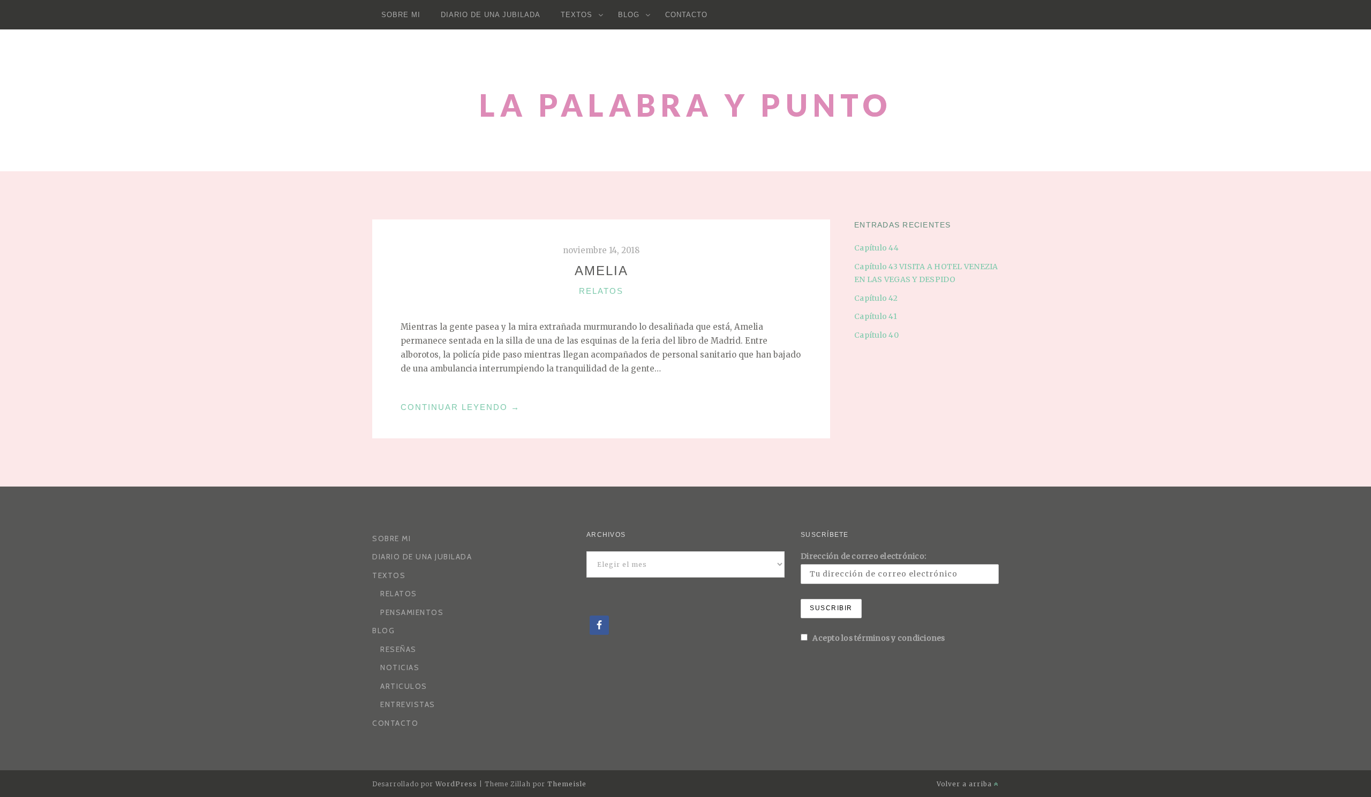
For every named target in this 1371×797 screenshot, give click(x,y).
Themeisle (566, 784)
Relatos (601, 290)
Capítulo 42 (876, 298)
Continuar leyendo (460, 407)
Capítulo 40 (876, 335)
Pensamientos (411, 612)
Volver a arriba (965, 784)
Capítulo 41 (875, 316)
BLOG (628, 15)
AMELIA (601, 270)
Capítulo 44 (876, 248)
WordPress (456, 784)
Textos (576, 15)
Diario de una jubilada (490, 15)
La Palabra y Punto (685, 105)
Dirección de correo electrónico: (863, 556)
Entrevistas (407, 704)
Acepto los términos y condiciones (878, 638)
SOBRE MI (400, 15)
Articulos (403, 686)
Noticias (399, 667)
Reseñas (398, 649)
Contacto (686, 15)
